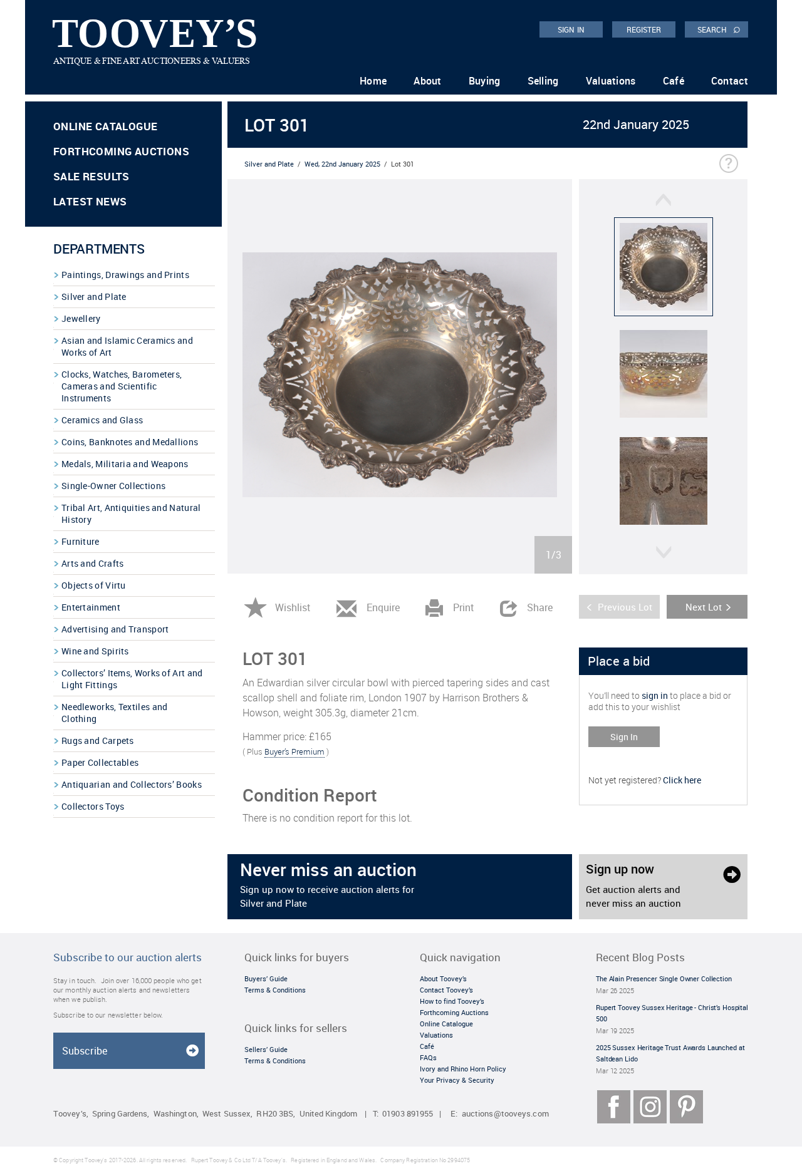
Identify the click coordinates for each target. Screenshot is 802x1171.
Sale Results (91, 176)
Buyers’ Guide (266, 978)
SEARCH (719, 28)
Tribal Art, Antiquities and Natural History (131, 513)
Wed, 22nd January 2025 (342, 163)
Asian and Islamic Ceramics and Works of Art (127, 346)
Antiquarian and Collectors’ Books (131, 784)
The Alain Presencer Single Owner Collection (664, 978)
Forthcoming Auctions (121, 151)
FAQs (428, 1057)
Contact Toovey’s (446, 989)
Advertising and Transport (115, 629)
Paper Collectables (99, 762)
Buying (485, 81)
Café (673, 81)
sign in (655, 695)
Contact (729, 81)
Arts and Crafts (92, 563)
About (428, 81)
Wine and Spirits (95, 651)
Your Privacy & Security (457, 1080)
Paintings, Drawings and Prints (125, 275)
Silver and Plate (94, 296)
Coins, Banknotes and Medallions (129, 442)
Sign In (624, 737)
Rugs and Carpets (97, 740)
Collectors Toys (93, 806)
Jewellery (81, 318)
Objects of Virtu (93, 585)
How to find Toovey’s (452, 1001)
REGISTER (644, 29)
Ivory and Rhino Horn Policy (463, 1068)
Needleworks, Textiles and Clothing (114, 713)
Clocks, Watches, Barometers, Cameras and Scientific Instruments (121, 386)
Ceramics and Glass (102, 420)
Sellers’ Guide (266, 1049)
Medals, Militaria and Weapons (125, 464)
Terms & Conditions (275, 989)
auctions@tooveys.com (505, 1113)
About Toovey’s (443, 978)
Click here (682, 780)
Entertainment (90, 607)
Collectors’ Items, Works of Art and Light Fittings (132, 679)
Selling (543, 81)
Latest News (90, 201)
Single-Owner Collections (113, 486)
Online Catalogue (105, 126)
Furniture (80, 541)
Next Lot (703, 607)
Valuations (611, 81)
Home (373, 81)
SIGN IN (571, 29)
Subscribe (84, 1051)
